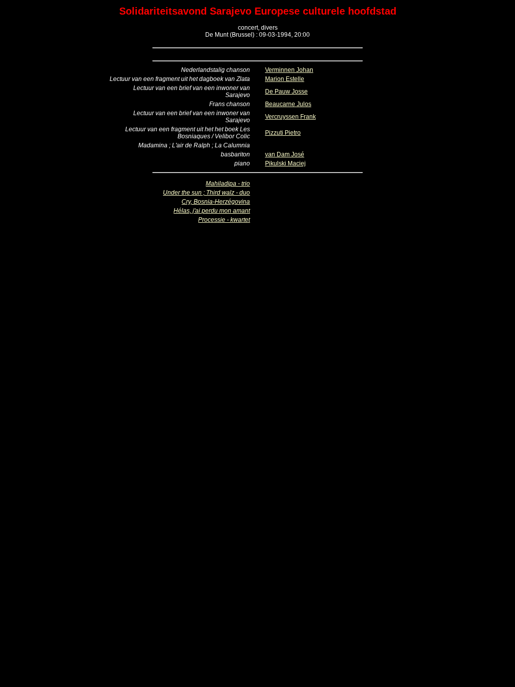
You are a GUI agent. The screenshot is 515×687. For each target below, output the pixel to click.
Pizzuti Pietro (283, 132)
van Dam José (284, 154)
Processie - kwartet (224, 219)
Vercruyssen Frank (290, 116)
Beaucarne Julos (288, 104)
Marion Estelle (284, 78)
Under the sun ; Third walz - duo (206, 192)
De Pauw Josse (286, 91)
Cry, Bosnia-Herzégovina (216, 201)
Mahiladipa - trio (228, 183)
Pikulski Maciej (285, 163)
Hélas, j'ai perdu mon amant (212, 210)
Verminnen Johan (289, 69)
